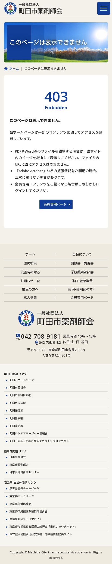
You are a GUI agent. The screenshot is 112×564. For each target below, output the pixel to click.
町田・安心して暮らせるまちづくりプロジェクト (39, 441)
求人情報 (30, 297)
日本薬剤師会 (18, 457)
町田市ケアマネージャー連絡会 (29, 433)
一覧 (30, 281)
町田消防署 (16, 426)
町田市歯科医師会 (20, 395)
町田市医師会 (18, 387)
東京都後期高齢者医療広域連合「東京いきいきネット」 (43, 526)
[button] (55, 204)
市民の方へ (30, 289)
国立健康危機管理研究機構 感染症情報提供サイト (41, 534)
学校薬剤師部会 (82, 272)
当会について (82, 254)
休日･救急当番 (82, 281)
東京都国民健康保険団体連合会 (29, 511)
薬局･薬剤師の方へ (82, 289)
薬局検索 (30, 263)
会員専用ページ (82, 297)
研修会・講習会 (82, 263)
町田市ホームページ (22, 380)
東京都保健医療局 (20, 504)
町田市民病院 (18, 403)
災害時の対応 (30, 272)
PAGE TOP (105, 559)
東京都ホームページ (22, 496)
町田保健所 (16, 410)
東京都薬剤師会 (19, 465)
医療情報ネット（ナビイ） (26, 519)
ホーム (30, 254)
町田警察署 (16, 418)
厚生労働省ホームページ (24, 488)
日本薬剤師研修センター (24, 472)
